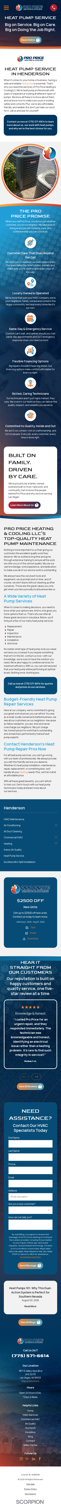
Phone (12, 1164)
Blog (30, 1436)
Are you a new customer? (21, 1204)
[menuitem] (30, 1484)
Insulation (30, 1432)
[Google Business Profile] (27, 1458)
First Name (14, 1137)
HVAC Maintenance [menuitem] (14, 819)
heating (23, 772)
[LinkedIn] (33, 1458)
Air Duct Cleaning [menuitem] (13, 831)
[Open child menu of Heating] (56, 844)
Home (30, 1410)
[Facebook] (39, 1458)
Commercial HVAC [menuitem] (13, 837)
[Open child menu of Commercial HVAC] (56, 837)
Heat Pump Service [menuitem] (14, 855)
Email (33, 933)
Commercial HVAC (30, 1419)
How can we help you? (20, 1217)
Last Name (14, 1151)
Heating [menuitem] (8, 843)
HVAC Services (30, 1415)
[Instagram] (21, 1458)
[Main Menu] (6, 7)
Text (32, 927)
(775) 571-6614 (30, 1355)
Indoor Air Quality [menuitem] (13, 849)
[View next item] (36, 1077)
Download (33, 938)
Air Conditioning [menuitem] (12, 825)
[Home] (29, 8)
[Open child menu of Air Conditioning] (56, 825)
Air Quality (30, 1423)
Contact (30, 1440)
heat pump (27, 83)
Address (12, 1190)
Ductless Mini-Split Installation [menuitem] (19, 862)
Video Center (30, 1445)
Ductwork (30, 1428)
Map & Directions (30, 1381)
